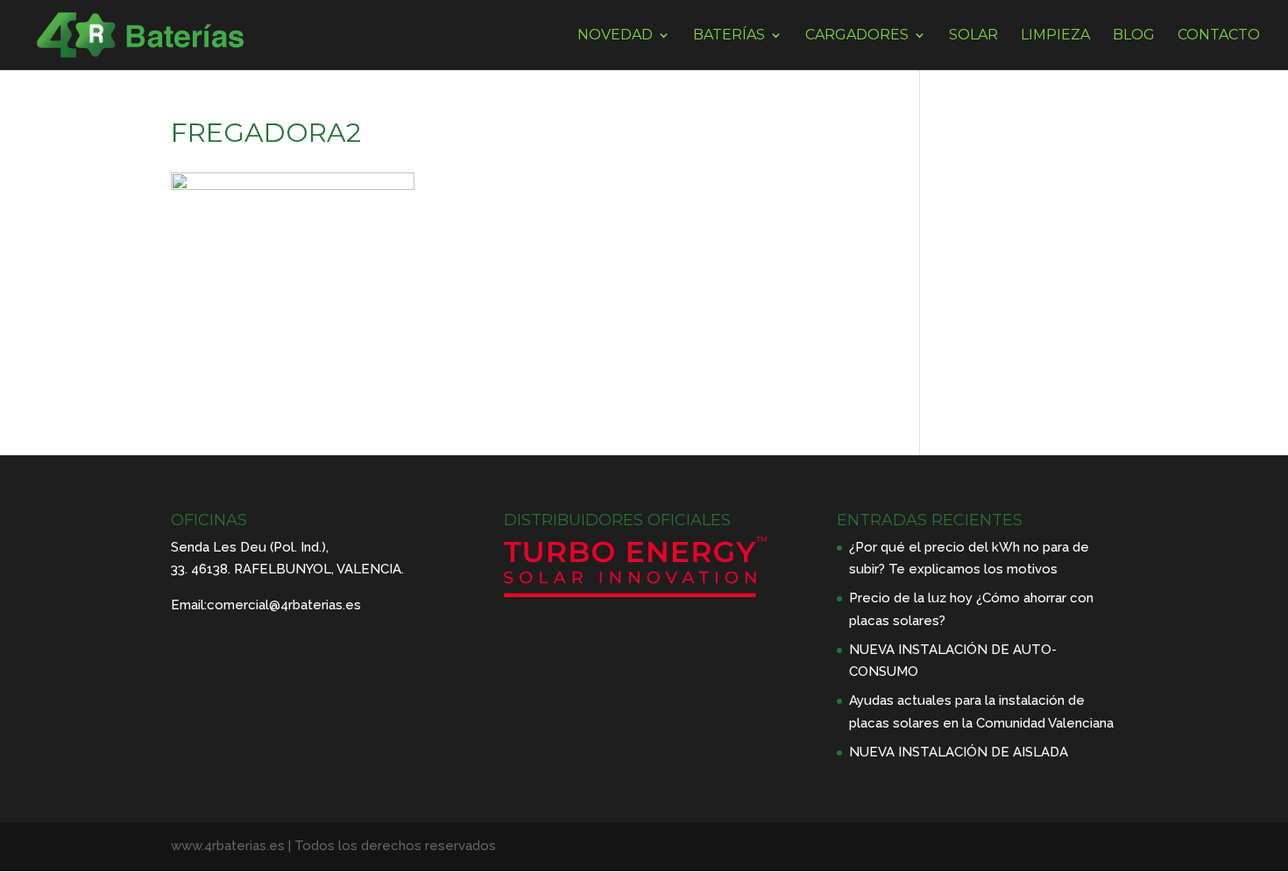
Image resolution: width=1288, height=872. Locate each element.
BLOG (1134, 36)
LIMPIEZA (1055, 36)
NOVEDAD (615, 36)
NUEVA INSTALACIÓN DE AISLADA (958, 752)
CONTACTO (1219, 36)
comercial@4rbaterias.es (284, 605)
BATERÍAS (729, 36)
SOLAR (973, 36)
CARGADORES (857, 36)
